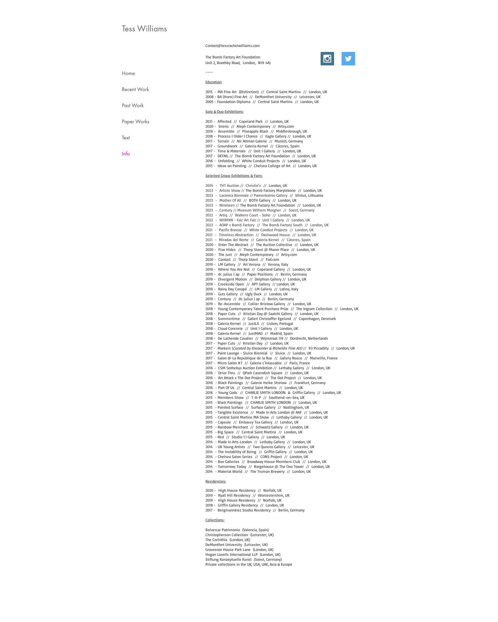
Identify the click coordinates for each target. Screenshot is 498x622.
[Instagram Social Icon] (327, 58)
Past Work (133, 105)
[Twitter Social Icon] (348, 58)
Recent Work (135, 89)
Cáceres (282, 145)
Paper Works (135, 121)
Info (126, 154)
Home (128, 73)
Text (126, 137)
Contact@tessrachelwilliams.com (232, 45)
